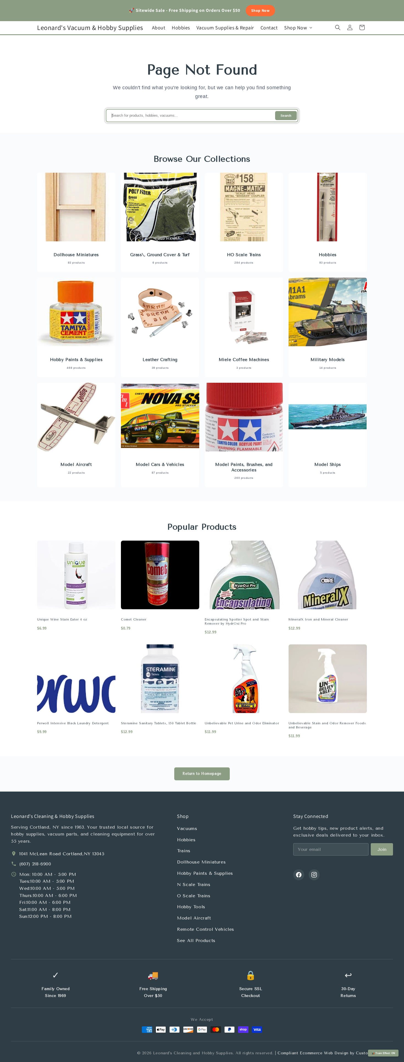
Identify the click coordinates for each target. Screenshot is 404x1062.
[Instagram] (314, 874)
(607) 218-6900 (35, 864)
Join (381, 849)
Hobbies (186, 839)
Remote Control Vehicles (205, 929)
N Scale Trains (193, 884)
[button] (297, 27)
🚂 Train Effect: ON (383, 1053)
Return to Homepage (202, 774)
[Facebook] (298, 874)
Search (286, 116)
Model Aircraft (194, 918)
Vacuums (187, 828)
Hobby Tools (191, 906)
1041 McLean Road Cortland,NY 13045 (61, 853)
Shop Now (260, 10)
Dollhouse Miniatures (201, 862)
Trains (183, 850)
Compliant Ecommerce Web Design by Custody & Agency (335, 1053)
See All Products (196, 940)
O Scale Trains (193, 895)
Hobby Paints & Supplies (205, 873)
